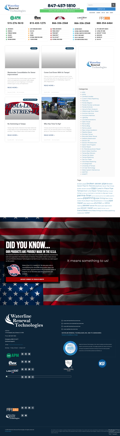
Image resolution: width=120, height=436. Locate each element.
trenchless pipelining (108, 210)
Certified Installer (87, 96)
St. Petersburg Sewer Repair (91, 149)
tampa (103, 208)
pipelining (89, 197)
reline (107, 203)
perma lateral (95, 195)
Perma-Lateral (86, 128)
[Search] (113, 5)
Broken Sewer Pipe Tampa (106, 186)
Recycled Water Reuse (89, 136)
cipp (93, 188)
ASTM (84, 94)
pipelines (80, 198)
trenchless (82, 210)
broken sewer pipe (97, 183)
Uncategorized (87, 163)
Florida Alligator (87, 103)
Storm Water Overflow (89, 151)
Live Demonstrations (89, 119)
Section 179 (85, 140)
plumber (98, 203)
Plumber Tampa (87, 134)
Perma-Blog (86, 126)
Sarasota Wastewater (89, 138)
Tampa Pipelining (88, 157)
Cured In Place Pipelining (90, 98)
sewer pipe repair (102, 205)
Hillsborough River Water (90, 111)
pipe (107, 196)
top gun (107, 208)
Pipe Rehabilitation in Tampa (99, 201)
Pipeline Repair (87, 132)
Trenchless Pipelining (89, 161)
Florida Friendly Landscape (91, 105)
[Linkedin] (25, 354)
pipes (92, 203)
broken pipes (81, 184)
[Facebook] (22, 354)
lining (79, 193)
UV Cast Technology (88, 168)
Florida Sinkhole (87, 107)
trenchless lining (94, 210)
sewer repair (87, 208)
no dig (103, 193)
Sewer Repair (86, 147)
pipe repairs (87, 203)
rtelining (79, 205)
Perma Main (86, 124)
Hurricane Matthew (88, 115)
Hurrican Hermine (88, 113)
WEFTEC (85, 172)
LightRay (85, 117)
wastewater (80, 213)
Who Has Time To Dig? (52, 124)
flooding (105, 191)
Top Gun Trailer (87, 159)
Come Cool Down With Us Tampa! (57, 72)
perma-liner (84, 195)
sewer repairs (97, 208)
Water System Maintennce (91, 170)
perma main (102, 195)
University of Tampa (88, 166)
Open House (86, 121)
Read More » (13, 87)
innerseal (110, 191)
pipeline (112, 195)
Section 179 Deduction (89, 142)
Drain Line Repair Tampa (92, 191)
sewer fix (93, 206)
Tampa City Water (88, 155)
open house (108, 193)
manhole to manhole (94, 193)
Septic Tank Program (89, 145)
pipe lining (100, 198)
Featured (85, 100)
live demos (84, 193)
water (87, 213)
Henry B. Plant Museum (90, 109)
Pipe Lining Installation (89, 130)
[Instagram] (32, 369)
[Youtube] (29, 354)
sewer (86, 205)
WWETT (84, 174)
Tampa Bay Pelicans (88, 153)
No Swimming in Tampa (17, 124)
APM (83, 92)
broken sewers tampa (83, 188)
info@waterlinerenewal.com (16, 344)
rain (103, 203)
